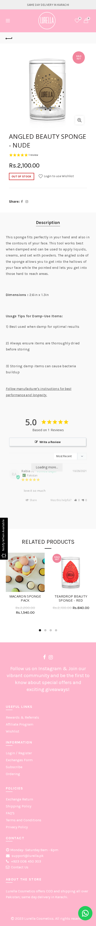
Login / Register (19, 753)
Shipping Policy (18, 806)
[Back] (9, 37)
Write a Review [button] (50, 442)
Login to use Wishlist (58, 176)
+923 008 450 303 (25, 861)
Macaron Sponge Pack (25, 598)
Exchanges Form (19, 760)
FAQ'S (10, 813)
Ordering (13, 774)
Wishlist (79, 18)
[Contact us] (85, 913)
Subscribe (14, 767)
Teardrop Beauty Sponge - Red (71, 598)
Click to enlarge (79, 120)
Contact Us (19, 867)
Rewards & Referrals (22, 717)
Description (48, 222)
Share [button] (33, 500)
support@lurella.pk (27, 856)
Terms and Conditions (23, 820)
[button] (76, 500)
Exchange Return (19, 799)
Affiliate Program (19, 724)
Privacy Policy (17, 827)
